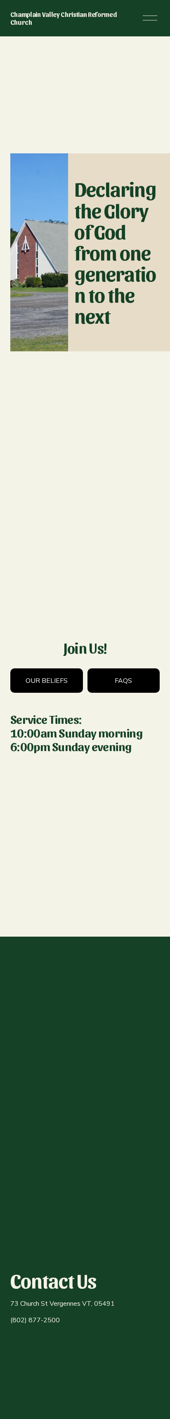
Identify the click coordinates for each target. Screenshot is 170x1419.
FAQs (123, 680)
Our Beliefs (47, 680)
